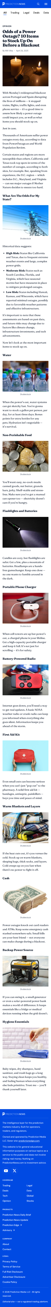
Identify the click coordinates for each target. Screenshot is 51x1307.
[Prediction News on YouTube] (6, 1170)
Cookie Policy (10, 1282)
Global (30, 1195)
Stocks (30, 1200)
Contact (7, 1249)
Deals (36, 12)
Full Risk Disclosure (13, 1271)
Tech (5, 1195)
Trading (14, 12)
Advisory (7, 1230)
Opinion (7, 1200)
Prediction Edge (11, 1225)
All (5, 12)
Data (46, 12)
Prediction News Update (15, 1219)
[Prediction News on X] (14, 1170)
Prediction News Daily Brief (17, 1214)
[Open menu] (45, 4)
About (6, 1244)
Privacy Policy (10, 1261)
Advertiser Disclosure (14, 1276)
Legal (26, 12)
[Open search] (38, 4)
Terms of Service (11, 1266)
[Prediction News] (14, 4)
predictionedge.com (29, 1140)
